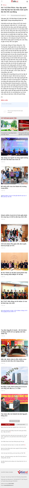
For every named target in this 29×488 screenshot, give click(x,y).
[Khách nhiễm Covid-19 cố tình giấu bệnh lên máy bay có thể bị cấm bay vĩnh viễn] (14, 204)
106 (24, 445)
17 (10, 432)
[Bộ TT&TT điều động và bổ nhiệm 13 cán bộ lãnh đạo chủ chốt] (14, 290)
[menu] (1, 1)
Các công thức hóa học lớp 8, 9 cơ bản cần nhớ (11, 445)
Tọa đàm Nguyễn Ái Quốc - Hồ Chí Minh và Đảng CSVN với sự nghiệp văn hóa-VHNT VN (14, 331)
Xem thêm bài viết (14, 421)
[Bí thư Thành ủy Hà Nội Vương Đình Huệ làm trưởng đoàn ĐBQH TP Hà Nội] (14, 261)
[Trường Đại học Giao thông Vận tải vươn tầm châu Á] (9, 125)
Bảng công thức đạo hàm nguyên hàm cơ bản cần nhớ (13, 427)
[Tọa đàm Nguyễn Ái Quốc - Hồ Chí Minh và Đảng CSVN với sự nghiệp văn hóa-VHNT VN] (14, 319)
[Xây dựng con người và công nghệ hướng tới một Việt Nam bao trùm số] (14, 147)
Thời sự (4, 4)
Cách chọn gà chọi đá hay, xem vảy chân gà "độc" (12, 453)
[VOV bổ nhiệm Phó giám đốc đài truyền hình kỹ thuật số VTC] (14, 233)
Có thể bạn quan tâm (8, 118)
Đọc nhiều (7, 424)
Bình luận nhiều (21, 424)
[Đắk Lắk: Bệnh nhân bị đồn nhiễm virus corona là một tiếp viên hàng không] (14, 348)
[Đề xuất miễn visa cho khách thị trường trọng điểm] (14, 175)
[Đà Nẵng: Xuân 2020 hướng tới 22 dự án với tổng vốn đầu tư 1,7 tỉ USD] (14, 375)
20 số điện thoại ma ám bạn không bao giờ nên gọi (12, 441)
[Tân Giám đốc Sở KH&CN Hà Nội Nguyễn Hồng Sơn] (14, 403)
